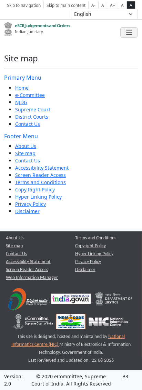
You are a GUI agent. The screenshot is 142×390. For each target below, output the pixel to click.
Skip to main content (66, 5)
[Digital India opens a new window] (28, 300)
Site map (25, 153)
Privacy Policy (30, 204)
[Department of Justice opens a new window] (114, 300)
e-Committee (30, 95)
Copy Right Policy (35, 189)
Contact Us (27, 124)
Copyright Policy (90, 246)
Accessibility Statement (42, 167)
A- (93, 5)
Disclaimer (27, 211)
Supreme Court (32, 109)
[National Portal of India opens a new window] (71, 300)
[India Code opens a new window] (71, 323)
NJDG (21, 102)
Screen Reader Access (40, 175)
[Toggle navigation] (129, 32)
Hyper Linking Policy (38, 196)
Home (22, 87)
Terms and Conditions (40, 182)
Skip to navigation (24, 5)
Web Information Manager (32, 278)
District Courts (31, 116)
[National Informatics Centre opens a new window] (108, 323)
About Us (25, 146)
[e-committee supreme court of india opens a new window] (34, 323)
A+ (112, 5)
